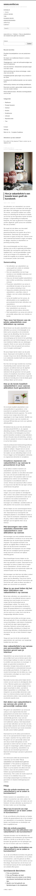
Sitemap (6, 129)
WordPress (11, 149)
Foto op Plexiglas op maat (15, 875)
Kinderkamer (8, 113)
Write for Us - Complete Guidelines (13, 132)
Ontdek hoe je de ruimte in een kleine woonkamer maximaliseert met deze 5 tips (19, 879)
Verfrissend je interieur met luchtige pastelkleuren (17, 84)
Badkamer (8, 102)
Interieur (7, 10)
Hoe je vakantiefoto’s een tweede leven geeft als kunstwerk (16, 761)
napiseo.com (7, 143)
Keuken (7, 12)
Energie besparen (9, 20)
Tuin (5, 16)
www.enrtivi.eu (11, 4)
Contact (6, 24)
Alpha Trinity (19, 149)
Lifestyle (7, 22)
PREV (5, 889)
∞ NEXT (10, 889)
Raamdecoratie (9, 18)
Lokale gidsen (8, 14)
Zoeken (6, 41)
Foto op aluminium (13, 873)
